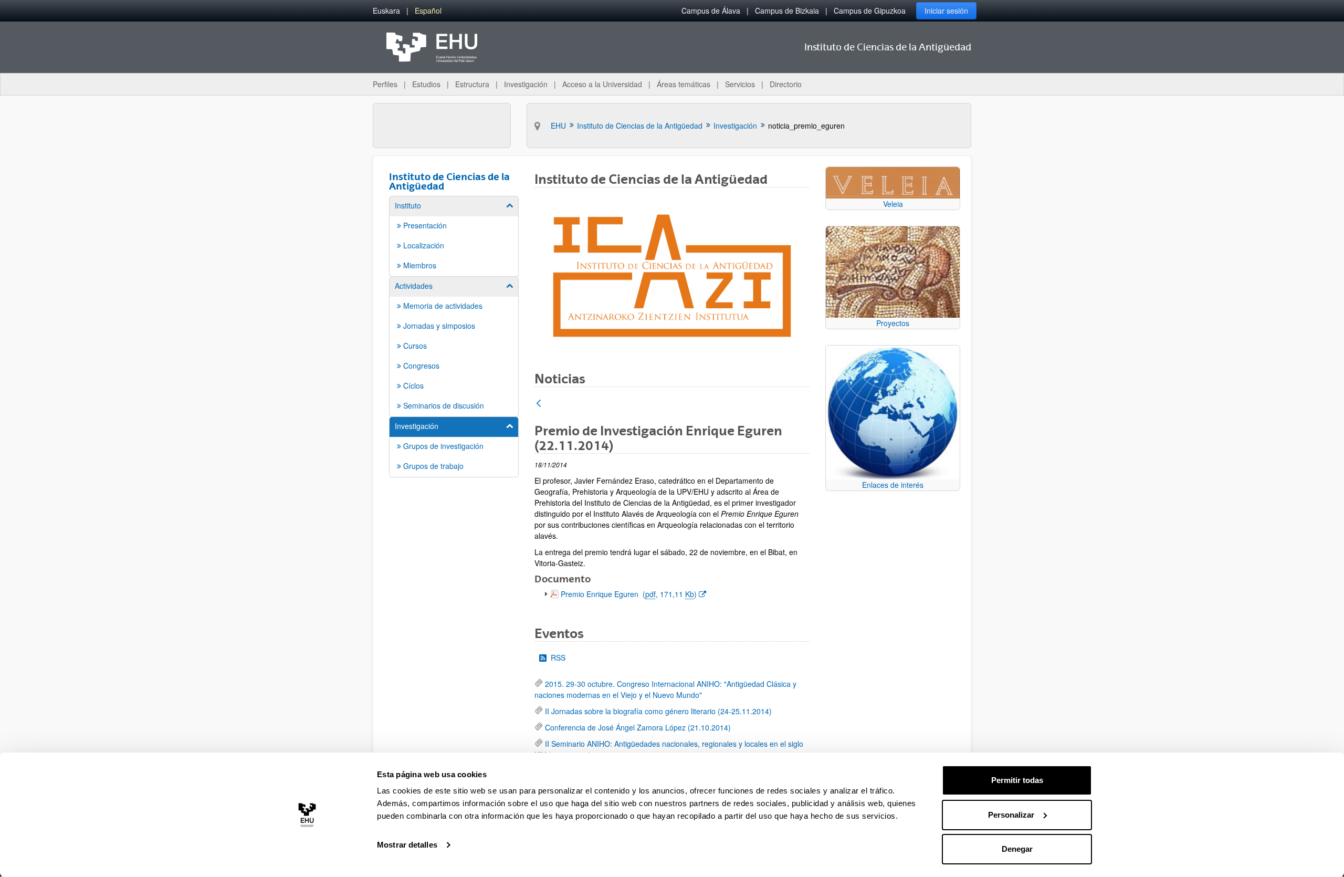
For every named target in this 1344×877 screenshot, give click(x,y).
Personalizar (1011, 814)
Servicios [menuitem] (740, 84)
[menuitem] (386, 11)
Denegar (1017, 848)
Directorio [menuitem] (786, 84)
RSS (558, 657)
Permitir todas (1017, 780)
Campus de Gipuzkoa (870, 10)
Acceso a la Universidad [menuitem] (602, 84)
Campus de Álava (710, 10)
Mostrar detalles (407, 844)
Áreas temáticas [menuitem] (683, 84)
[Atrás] (538, 404)
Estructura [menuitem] (472, 84)
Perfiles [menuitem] (385, 84)
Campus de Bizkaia (787, 10)
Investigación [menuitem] (526, 84)
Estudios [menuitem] (426, 84)
